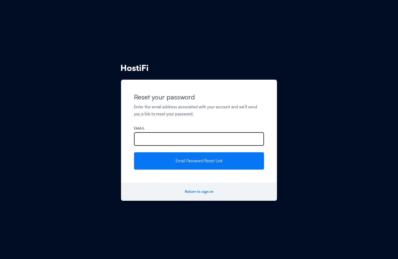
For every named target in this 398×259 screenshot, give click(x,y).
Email (139, 128)
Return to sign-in (199, 191)
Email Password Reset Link (199, 160)
